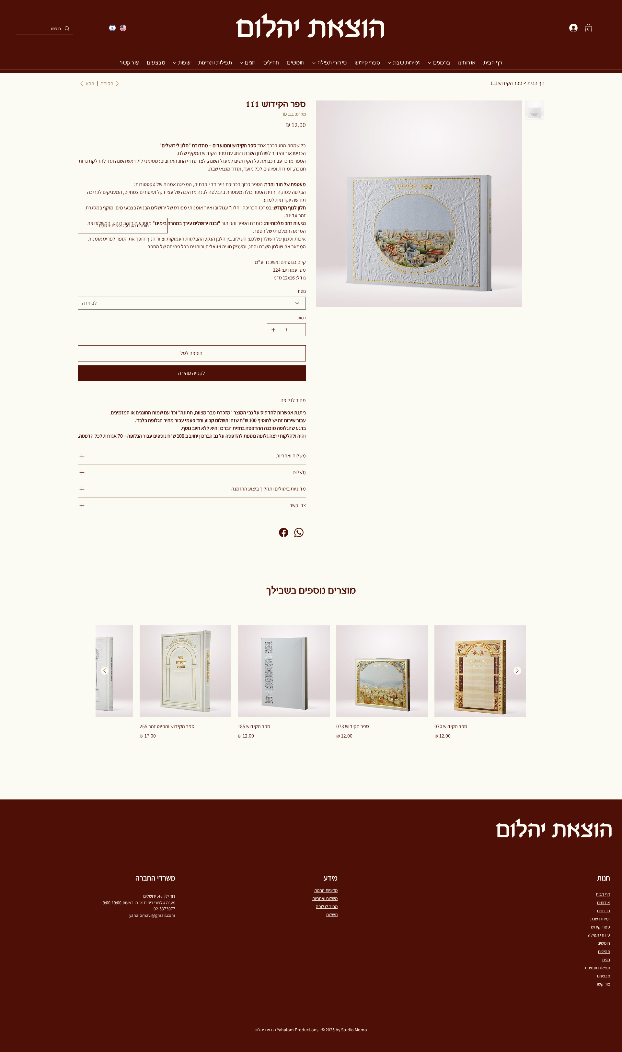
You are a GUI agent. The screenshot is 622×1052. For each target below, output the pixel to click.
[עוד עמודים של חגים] (241, 63)
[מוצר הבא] (105, 671)
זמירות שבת (600, 919)
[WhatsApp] (299, 532)
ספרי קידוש (600, 927)
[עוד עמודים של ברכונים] (429, 63)
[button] (588, 28)
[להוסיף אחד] (273, 329)
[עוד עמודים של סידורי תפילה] (314, 63)
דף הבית (603, 894)
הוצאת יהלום (311, 29)
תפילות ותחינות (597, 968)
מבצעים (603, 976)
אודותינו (603, 902)
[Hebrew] (112, 28)
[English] (123, 28)
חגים (606, 960)
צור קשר (603, 984)
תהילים (604, 951)
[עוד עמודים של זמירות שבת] (389, 63)
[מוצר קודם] (517, 671)
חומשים (603, 943)
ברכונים (603, 911)
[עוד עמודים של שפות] (174, 63)
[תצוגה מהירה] (480, 671)
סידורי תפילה (599, 935)
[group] (311, 682)
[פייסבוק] (284, 532)
